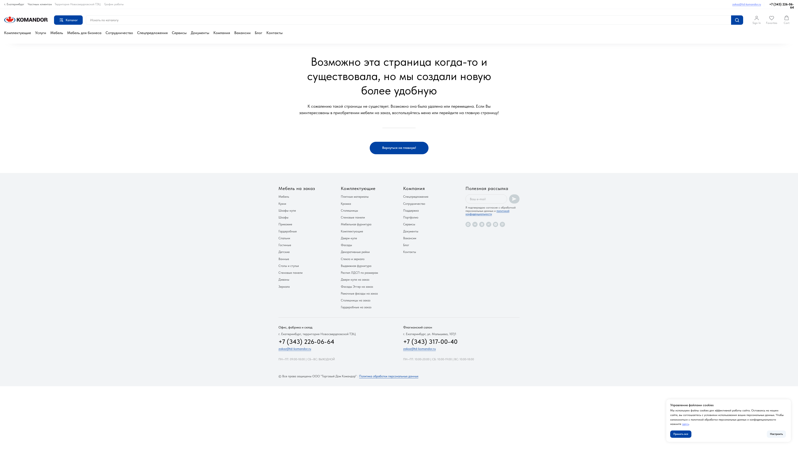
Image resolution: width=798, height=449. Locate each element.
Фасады (346, 245)
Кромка (346, 204)
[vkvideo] (481, 224)
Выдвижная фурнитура (356, 266)
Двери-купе (349, 238)
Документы (200, 33)
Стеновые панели (290, 273)
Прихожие (285, 224)
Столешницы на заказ (355, 300)
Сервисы (179, 33)
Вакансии (242, 33)
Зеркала (284, 287)
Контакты (274, 33)
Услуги (40, 33)
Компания (221, 33)
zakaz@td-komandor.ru (746, 4)
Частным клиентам (40, 4)
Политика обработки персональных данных (388, 376)
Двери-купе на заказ (355, 279)
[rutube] (488, 224)
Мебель (56, 33)
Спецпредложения (152, 33)
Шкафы (283, 217)
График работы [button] (114, 4)
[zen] (495, 224)
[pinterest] (502, 224)
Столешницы (349, 210)
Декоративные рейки (355, 252)
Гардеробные (287, 231)
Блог (258, 33)
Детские (284, 252)
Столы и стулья (288, 266)
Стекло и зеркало (353, 259)
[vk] (475, 224)
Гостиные (284, 245)
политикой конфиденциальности (487, 212)
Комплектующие (17, 33)
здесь (685, 424)
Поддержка (411, 210)
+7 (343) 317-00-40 (430, 341)
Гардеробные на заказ (356, 307)
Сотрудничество (119, 33)
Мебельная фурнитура (356, 224)
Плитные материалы (355, 197)
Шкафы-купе (287, 210)
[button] (756, 20)
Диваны (283, 279)
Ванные (283, 259)
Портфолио (410, 217)
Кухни (282, 204)
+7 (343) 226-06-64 (781, 5)
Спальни (284, 238)
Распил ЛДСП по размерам (359, 273)
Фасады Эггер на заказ (357, 287)
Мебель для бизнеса (84, 33)
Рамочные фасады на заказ (359, 293)
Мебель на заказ (296, 188)
